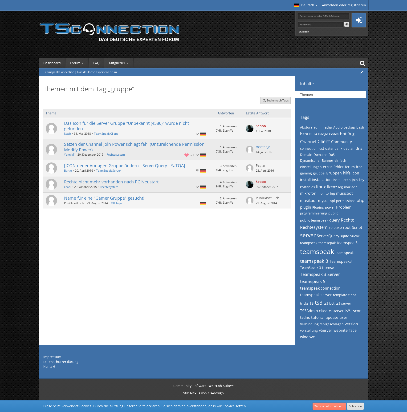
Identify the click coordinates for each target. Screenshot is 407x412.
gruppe (319, 173)
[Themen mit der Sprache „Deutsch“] (203, 134)
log (340, 187)
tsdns (305, 317)
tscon (357, 310)
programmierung (313, 213)
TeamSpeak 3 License (317, 267)
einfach (340, 160)
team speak (344, 252)
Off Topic (117, 203)
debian (348, 148)
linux (321, 187)
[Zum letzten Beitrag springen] (249, 128)
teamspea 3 (347, 242)
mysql (323, 200)
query (334, 220)
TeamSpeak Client (106, 134)
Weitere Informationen (329, 406)
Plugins (318, 207)
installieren (342, 180)
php (360, 200)
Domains (320, 154)
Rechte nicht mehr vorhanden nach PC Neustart (111, 182)
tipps (352, 295)
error (327, 166)
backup (349, 127)
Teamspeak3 (340, 261)
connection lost (312, 148)
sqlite (344, 236)
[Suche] (362, 63)
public (333, 213)
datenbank (333, 148)
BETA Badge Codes (324, 134)
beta (304, 134)
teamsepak (327, 243)
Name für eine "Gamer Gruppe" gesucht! (104, 198)
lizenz (332, 187)
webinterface (345, 330)
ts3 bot (329, 303)
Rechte (347, 220)
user (343, 317)
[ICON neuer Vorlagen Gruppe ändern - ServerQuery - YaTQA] (124, 165)
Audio (337, 127)
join (355, 180)
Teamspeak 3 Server (320, 274)
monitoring (326, 193)
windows (308, 336)
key (361, 180)
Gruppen (334, 173)
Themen (306, 94)
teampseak (308, 243)
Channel (308, 141)
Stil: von (203, 393)
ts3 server (343, 303)
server (308, 235)
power (330, 207)
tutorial (317, 317)
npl (332, 200)
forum (350, 167)
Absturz (306, 127)
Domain (306, 154)
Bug (351, 134)
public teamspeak (314, 220)
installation (322, 179)
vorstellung (309, 330)
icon (355, 173)
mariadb (351, 187)
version (351, 324)
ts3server (336, 311)
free (359, 167)
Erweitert (304, 31)
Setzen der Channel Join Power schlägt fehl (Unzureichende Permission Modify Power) (134, 147)
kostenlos (307, 187)
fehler (339, 166)
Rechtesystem (115, 155)
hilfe (346, 173)
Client (323, 141)
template (340, 295)
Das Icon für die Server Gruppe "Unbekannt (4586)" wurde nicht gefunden (126, 126)
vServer (325, 330)
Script (357, 227)
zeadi (67, 187)
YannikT (69, 155)
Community (341, 141)
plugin (305, 207)
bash (360, 127)
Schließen (355, 406)
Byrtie (68, 171)
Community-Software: (203, 386)
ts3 (318, 302)
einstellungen (311, 167)
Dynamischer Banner (316, 160)
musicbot (344, 193)
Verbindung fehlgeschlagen (322, 324)
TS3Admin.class (314, 310)
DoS (332, 154)
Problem (343, 207)
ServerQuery (328, 235)
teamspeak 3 (314, 261)
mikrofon (308, 193)
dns (359, 148)
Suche (355, 236)
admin (318, 127)
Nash (67, 134)
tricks (304, 303)
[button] (305, 5)
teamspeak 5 (312, 281)
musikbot (308, 200)
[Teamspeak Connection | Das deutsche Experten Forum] (109, 31)
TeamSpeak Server (108, 171)
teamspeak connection (320, 288)
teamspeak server (316, 294)
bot (343, 134)
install (305, 179)
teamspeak (317, 251)
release (335, 227)
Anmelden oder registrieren (344, 5)
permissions (345, 200)
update (332, 317)
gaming (306, 173)
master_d (263, 147)
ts (312, 303)
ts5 (347, 310)
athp (328, 127)
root (347, 227)
